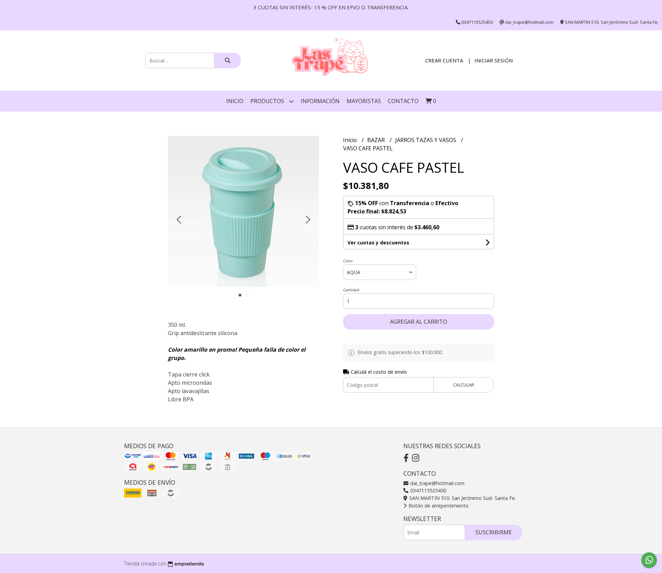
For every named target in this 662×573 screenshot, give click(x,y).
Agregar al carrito (418, 321)
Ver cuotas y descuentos (378, 242)
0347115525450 (427, 490)
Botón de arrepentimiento (438, 505)
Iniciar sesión (493, 60)
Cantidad (351, 289)
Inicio (234, 101)
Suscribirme (493, 532)
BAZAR (376, 140)
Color (348, 260)
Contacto (403, 101)
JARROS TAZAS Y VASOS (426, 140)
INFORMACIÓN (320, 101)
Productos (267, 101)
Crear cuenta (444, 60)
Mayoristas (364, 101)
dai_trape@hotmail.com (436, 483)
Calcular (463, 385)
